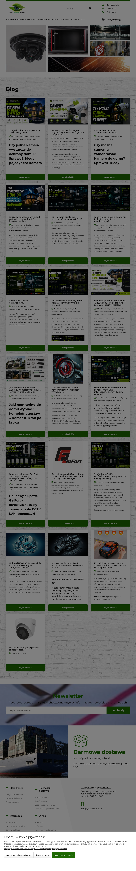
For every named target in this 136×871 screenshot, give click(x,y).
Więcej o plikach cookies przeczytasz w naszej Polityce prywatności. (35, 848)
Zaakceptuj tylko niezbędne (18, 855)
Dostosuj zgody (42, 855)
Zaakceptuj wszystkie (63, 855)
